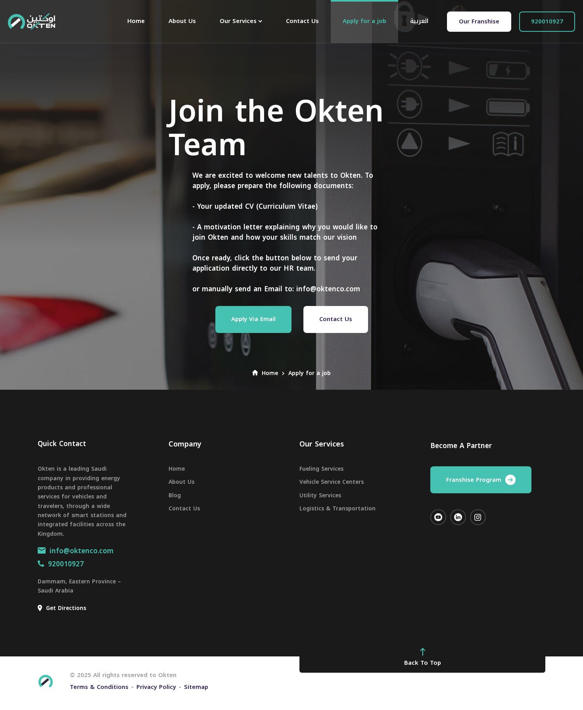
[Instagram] (478, 517)
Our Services (321, 444)
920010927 (66, 564)
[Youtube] (438, 517)
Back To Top (422, 662)
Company (185, 444)
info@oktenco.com (81, 551)
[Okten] (31, 21)
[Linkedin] (458, 517)
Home (270, 373)
